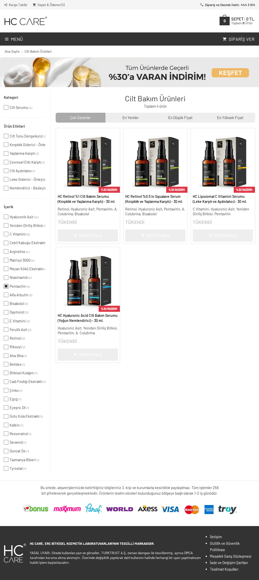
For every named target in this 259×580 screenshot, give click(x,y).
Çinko (16, 390)
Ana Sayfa (12, 51)
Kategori (11, 97)
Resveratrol (20, 434)
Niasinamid (21, 277)
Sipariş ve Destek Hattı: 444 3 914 (230, 5)
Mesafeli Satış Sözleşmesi (230, 556)
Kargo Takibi (18, 5)
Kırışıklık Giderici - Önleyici (28, 145)
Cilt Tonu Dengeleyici (28, 136)
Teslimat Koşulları (224, 569)
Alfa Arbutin (21, 295)
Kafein (16, 425)
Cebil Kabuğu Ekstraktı (28, 243)
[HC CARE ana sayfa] (25, 21)
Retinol (17, 338)
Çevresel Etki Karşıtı (27, 162)
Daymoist (19, 312)
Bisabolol (19, 303)
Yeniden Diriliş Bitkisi (28, 225)
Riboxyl (17, 347)
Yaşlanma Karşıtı (24, 153)
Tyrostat (18, 468)
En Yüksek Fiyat (230, 117)
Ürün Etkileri (14, 126)
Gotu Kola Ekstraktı (26, 416)
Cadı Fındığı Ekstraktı (28, 381)
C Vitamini (20, 234)
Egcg (15, 399)
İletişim (216, 536)
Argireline (19, 251)
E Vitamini (20, 321)
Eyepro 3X (19, 407)
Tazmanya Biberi (24, 460)
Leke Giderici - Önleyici (28, 179)
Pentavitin (20, 286)
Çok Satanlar (80, 117)
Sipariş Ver (241, 39)
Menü (17, 39)
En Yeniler (130, 117)
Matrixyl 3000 (22, 260)
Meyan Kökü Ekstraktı (28, 269)
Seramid (18, 442)
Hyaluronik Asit (24, 217)
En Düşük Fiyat (180, 117)
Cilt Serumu (21, 107)
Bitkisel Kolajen (23, 373)
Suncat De (19, 451)
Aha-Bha (18, 356)
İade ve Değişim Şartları (229, 562)
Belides (17, 364)
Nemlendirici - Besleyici (28, 188)
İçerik (8, 206)
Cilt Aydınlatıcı (22, 171)
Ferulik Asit (20, 329)
